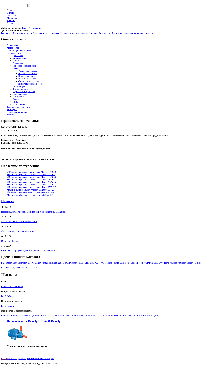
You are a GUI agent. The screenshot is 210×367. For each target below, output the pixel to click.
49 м (100, 315)
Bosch (9, 263)
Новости (11, 20)
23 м (52, 315)
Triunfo (115, 263)
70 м (124, 315)
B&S (3, 263)
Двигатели (18, 55)
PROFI (81, 263)
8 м (28, 315)
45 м (90, 315)
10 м (42, 315)
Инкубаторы (19, 86)
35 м (66, 315)
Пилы (15, 102)
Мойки (16, 60)
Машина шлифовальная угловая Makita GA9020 (30, 185)
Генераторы (7, 33)
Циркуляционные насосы (30, 84)
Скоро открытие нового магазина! (18, 231)
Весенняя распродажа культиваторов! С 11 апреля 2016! (28, 250)
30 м (62, 315)
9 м (38, 315)
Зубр (161, 263)
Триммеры (18, 63)
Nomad (66, 263)
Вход (24, 28)
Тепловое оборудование (100, 33)
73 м (133, 315)
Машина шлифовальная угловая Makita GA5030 (30, 179)
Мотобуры (117, 33)
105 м (149, 315)
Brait (15, 263)
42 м (85, 315)
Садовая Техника (59, 33)
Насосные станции (27, 73)
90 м (138, 315)
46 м (95, 315)
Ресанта (190, 263)
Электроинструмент (78, 33)
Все (3, 286)
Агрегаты (17, 99)
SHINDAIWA (91, 263)
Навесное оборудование (24, 66)
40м (81, 315)
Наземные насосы (27, 78)
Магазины (12, 18)
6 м (16, 315)
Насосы (16, 68)
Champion (22, 263)
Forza (44, 263)
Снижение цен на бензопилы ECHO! (19, 221)
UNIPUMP (125, 263)
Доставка (11, 15)
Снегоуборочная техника (38, 33)
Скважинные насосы (28, 81)
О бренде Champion (10, 241)
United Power (136, 263)
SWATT (102, 263)
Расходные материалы (133, 33)
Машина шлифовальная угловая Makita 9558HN (30, 195)
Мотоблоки (18, 96)
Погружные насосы (27, 76)
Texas (109, 263)
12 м (47, 315)
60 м (114, 315)
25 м (57, 315)
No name (58, 263)
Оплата (10, 13)
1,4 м (7, 315)
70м (129, 315)
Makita (50, 263)
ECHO (31, 263)
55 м (110, 315)
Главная (11, 10)
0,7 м (155, 315)
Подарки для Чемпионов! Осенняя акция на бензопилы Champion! (33, 212)
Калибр (173, 263)
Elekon (38, 263)
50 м (105, 315)
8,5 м (33, 315)
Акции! (10, 23)
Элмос (198, 263)
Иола (166, 263)
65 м (119, 315)
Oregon (73, 263)
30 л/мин (9, 306)
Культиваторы (19, 58)
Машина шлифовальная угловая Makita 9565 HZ (30, 190)
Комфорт (182, 263)
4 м (12, 315)
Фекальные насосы (27, 71)
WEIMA (147, 263)
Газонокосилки (20, 94)
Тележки (149, 33)
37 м (71, 315)
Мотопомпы (19, 33)
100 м (143, 315)
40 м (76, 315)
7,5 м (24, 315)
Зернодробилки (20, 89)
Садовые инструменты (24, 91)
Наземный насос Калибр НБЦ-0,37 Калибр (34, 321)
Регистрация (35, 28)
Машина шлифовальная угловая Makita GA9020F (31, 174)
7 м (19, 315)
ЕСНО (155, 263)
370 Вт (8, 296)
